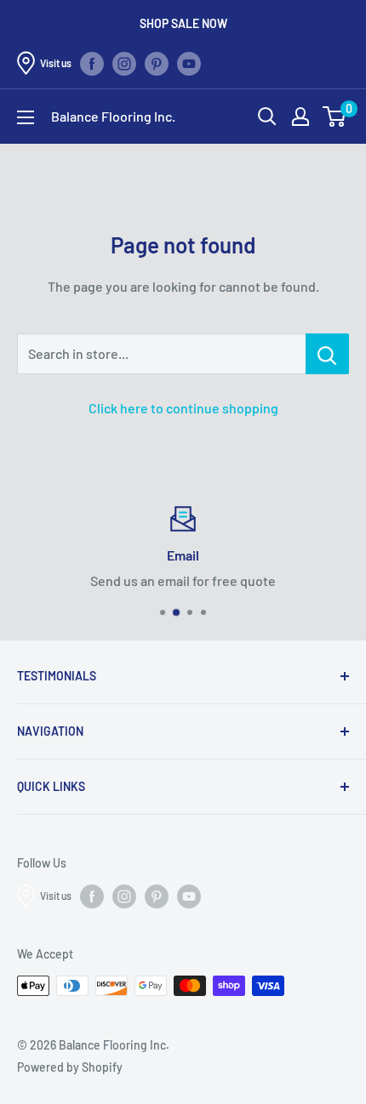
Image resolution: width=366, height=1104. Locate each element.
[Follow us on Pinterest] (157, 63)
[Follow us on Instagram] (124, 63)
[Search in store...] (327, 353)
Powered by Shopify (70, 1067)
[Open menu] (25, 117)
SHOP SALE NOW (183, 23)
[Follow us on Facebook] (92, 63)
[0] (335, 116)
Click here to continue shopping (183, 408)
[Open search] (267, 116)
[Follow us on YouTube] (189, 63)
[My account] (300, 116)
